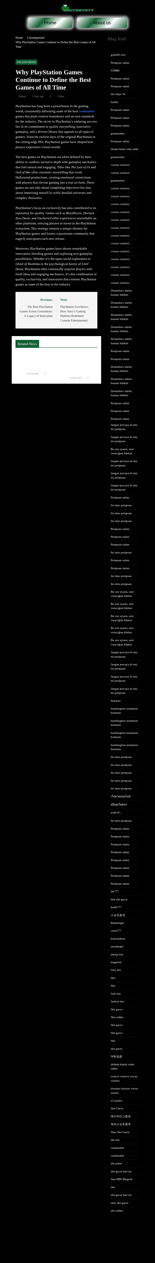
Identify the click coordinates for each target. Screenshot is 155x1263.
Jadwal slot (117, 1001)
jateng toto (117, 954)
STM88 (115, 70)
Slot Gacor (117, 1108)
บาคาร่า (115, 812)
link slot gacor (119, 899)
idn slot (115, 1139)
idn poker (116, 1163)
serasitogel (117, 946)
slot (113, 1187)
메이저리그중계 (121, 1116)
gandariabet (118, 133)
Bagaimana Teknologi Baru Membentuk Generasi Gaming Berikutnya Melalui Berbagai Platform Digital (79, 362)
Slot (113, 977)
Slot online (117, 1017)
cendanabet (87, 111)
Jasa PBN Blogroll (121, 1179)
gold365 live (118, 54)
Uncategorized (26, 62)
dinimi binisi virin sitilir (124, 149)
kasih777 (116, 907)
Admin (22, 96)
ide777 (115, 891)
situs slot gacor (119, 1202)
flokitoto (116, 700)
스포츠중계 (118, 915)
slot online (117, 1210)
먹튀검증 (116, 1056)
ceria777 (116, 930)
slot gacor (116, 1048)
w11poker (116, 1100)
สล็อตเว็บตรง (119, 804)
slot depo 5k (118, 94)
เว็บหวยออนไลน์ (120, 796)
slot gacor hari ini (121, 1171)
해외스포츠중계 (121, 1124)
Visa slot (116, 969)
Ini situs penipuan (121, 505)
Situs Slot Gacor (120, 1132)
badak (114, 102)
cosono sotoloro (120, 164)
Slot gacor (117, 1009)
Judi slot (116, 993)
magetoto (116, 962)
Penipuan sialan (120, 62)
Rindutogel (117, 922)
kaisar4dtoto (118, 938)
